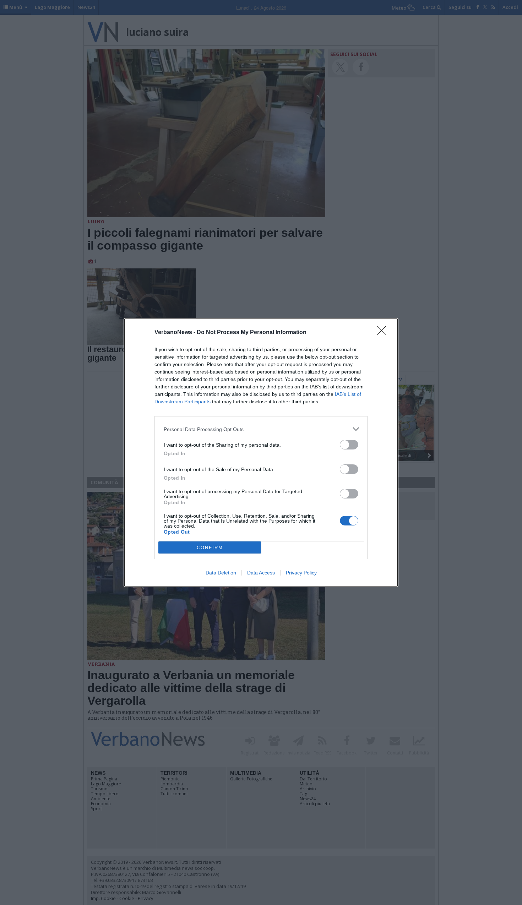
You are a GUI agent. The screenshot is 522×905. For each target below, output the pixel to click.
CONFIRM (210, 547)
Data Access (261, 573)
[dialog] (261, 452)
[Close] (384, 332)
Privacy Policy (301, 573)
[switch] (349, 444)
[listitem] (261, 429)
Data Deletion (221, 573)
